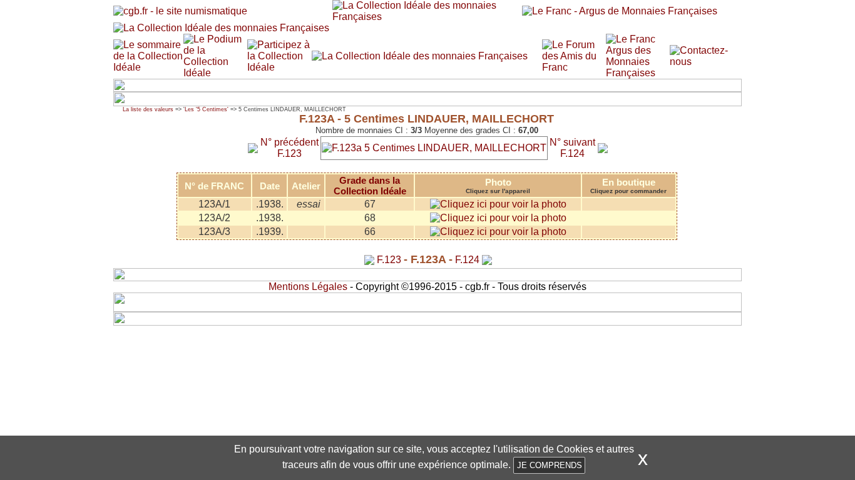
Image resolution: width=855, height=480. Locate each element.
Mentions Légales (308, 286)
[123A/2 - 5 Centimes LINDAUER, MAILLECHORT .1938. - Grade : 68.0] (498, 217)
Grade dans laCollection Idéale (370, 185)
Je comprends (549, 465)
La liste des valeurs (148, 109)
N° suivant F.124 (572, 148)
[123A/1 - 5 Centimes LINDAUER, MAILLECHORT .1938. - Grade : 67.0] (498, 204)
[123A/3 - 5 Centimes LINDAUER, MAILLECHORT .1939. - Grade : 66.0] (498, 231)
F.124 (467, 259)
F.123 (389, 259)
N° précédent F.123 (289, 148)
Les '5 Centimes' (206, 109)
